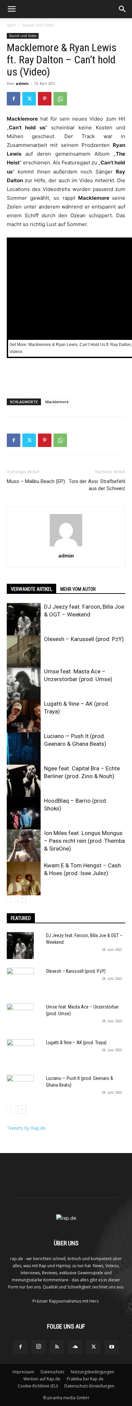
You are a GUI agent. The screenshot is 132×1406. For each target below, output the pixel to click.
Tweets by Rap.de (26, 1128)
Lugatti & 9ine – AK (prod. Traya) (76, 1042)
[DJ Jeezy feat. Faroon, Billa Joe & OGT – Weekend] (24, 620)
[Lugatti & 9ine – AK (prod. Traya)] (24, 717)
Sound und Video (38, 25)
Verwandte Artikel (31, 589)
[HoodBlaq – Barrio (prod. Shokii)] (24, 814)
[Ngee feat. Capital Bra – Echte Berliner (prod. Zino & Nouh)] (24, 781)
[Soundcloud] (75, 1347)
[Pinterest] (44, 98)
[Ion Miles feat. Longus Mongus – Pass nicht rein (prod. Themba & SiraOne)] (24, 846)
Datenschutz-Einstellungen (89, 1386)
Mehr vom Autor (78, 589)
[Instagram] (38, 1346)
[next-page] (22, 898)
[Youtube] (111, 1347)
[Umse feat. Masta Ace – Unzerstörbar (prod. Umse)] (24, 684)
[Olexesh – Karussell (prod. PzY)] (24, 652)
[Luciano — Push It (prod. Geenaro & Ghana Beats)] (24, 749)
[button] (11, 9)
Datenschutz (52, 1372)
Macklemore (57, 401)
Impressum (23, 1372)
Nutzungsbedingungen (92, 1372)
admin (22, 83)
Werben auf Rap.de (41, 1379)
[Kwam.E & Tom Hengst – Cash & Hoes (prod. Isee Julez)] (24, 878)
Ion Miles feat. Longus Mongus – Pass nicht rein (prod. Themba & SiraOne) (84, 841)
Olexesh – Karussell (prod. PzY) (84, 639)
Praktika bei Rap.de (85, 1379)
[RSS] (57, 1347)
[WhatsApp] (60, 98)
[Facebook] (13, 98)
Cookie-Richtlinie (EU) (38, 1386)
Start (11, 25)
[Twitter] (29, 98)
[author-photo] (66, 546)
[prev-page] (11, 898)
